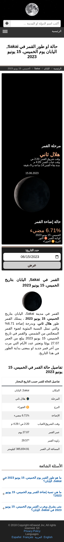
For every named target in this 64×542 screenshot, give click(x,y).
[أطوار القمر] (32, 10)
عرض (32, 265)
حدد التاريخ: (32, 250)
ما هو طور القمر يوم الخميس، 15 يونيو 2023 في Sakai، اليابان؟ (32, 479)
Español (16, 537)
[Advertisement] (32, 105)
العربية (38, 537)
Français (28, 537)
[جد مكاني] (7, 23)
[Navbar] (5, 31)
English (48, 537)
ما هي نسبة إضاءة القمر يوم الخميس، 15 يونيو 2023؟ (34, 493)
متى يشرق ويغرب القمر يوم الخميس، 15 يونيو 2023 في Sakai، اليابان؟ (33, 508)
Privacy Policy (32, 531)
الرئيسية (56, 31)
